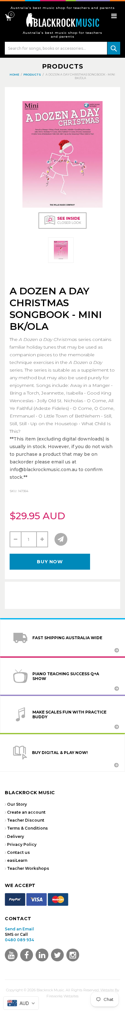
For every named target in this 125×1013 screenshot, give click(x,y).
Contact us (18, 852)
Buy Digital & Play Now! (60, 752)
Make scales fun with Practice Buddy (69, 714)
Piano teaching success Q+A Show (65, 676)
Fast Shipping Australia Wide (67, 637)
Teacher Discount (25, 820)
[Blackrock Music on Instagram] (72, 955)
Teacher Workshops (28, 868)
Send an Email (19, 929)
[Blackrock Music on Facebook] (26, 955)
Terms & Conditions (27, 828)
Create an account (26, 812)
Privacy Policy (22, 844)
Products (62, 66)
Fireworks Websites (62, 996)
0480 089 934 (19, 939)
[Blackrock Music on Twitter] (42, 955)
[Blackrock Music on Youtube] (11, 955)
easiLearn (17, 860)
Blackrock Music (50, 990)
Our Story (17, 804)
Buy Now (50, 562)
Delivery (15, 836)
